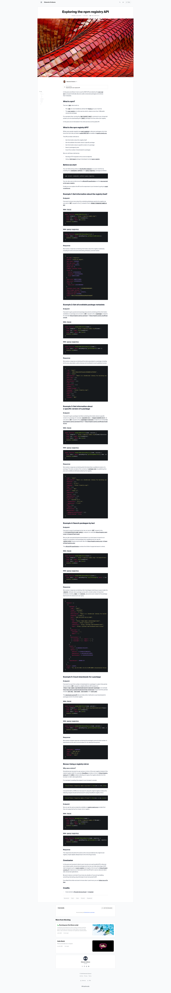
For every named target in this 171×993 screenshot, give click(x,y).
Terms (90, 976)
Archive (81, 976)
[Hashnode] (88, 966)
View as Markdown (95, 15)
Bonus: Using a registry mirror (44, 129)
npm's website (85, 131)
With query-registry (44, 108)
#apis (77, 898)
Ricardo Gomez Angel (80, 892)
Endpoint (42, 104)
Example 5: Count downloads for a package (45, 126)
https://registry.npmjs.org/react (79, 316)
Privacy (85, 976)
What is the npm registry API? (45, 96)
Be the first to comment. (89, 912)
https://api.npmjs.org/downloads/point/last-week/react (78, 690)
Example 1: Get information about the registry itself (45, 101)
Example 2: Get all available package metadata (44, 113)
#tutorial (83, 898)
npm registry (71, 111)
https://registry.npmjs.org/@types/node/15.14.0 (85, 423)
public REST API (84, 133)
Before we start (43, 99)
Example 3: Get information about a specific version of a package (44, 118)
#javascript (66, 898)
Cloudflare (85, 773)
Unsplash (91, 892)
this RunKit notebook (86, 169)
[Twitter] (82, 966)
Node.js (90, 109)
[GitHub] (84, 966)
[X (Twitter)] (76, 81)
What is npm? (43, 94)
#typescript (89, 898)
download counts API (71, 695)
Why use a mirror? (44, 132)
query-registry (96, 159)
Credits (41, 135)
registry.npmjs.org (101, 133)
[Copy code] (106, 175)
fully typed (73, 159)
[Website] (86, 966)
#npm (72, 898)
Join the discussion (107, 908)
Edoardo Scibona (50, 2)
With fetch (42, 106)
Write (129, 2)
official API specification (89, 181)
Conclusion (42, 133)
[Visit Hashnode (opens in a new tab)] (85, 986)
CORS (72, 775)
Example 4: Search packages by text (44, 122)
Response (42, 110)
